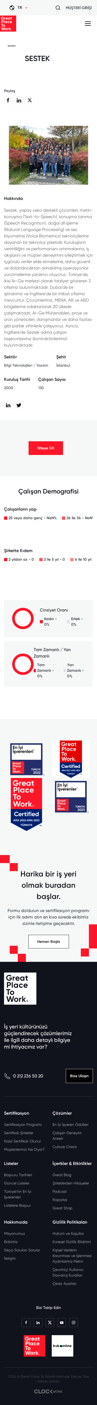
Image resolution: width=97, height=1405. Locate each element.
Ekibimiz (11, 1242)
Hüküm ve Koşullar (68, 1233)
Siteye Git (45, 448)
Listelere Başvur (17, 1205)
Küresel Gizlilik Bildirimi (72, 1242)
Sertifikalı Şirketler (18, 1133)
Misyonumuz (14, 1233)
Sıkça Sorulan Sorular (22, 1250)
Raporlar (60, 1200)
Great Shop (62, 1208)
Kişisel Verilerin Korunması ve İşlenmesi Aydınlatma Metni (72, 1255)
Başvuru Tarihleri (18, 1175)
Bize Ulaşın (79, 1076)
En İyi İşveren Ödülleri (70, 1124)
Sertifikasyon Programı (23, 1124)
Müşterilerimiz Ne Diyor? (24, 1149)
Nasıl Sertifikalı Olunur (22, 1141)
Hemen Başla (48, 941)
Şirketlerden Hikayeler (71, 1183)
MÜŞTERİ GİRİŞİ (79, 8)
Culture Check (65, 1147)
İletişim (10, 1258)
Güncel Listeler (16, 1183)
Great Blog (62, 1175)
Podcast (60, 1191)
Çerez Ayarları (65, 1283)
